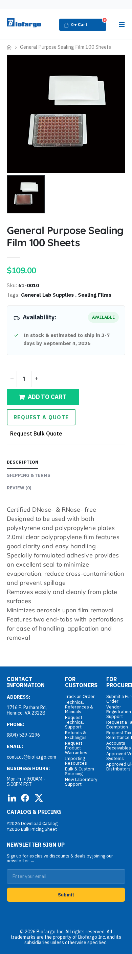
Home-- (9, 47)
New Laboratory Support (81, 782)
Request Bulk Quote (36, 433)
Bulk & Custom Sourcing (79, 771)
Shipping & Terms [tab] (28, 475)
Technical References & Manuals (79, 707)
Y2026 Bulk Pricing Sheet (32, 829)
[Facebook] (25, 798)
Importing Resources (76, 761)
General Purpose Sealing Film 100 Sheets (65, 236)
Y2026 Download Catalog (32, 823)
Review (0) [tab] (19, 488)
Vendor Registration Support (118, 711)
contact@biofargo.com (31, 757)
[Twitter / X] (38, 798)
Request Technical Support (74, 722)
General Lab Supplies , (49, 294)
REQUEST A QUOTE (41, 417)
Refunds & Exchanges (76, 735)
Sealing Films (94, 294)
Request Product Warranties (76, 748)
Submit (66, 895)
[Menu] (121, 24)
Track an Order (80, 696)
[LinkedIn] (11, 798)
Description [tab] (22, 462)
